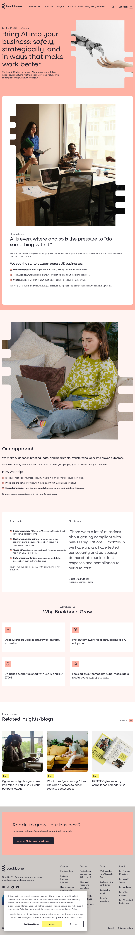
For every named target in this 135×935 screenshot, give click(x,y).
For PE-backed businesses (126, 901)
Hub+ (80, 7)
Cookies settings (31, 924)
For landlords (125, 887)
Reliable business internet (64, 879)
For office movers (123, 893)
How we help (35, 7)
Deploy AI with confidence (106, 883)
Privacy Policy (71, 909)
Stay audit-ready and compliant (85, 885)
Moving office (66, 871)
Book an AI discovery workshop (33, 840)
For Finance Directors (124, 872)
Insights (60, 7)
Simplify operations (104, 899)
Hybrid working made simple (67, 888)
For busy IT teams (124, 880)
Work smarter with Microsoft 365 (106, 874)
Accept (52, 924)
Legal (111, 928)
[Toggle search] (113, 7)
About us (49, 7)
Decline (73, 924)
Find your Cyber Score (95, 7)
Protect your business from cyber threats (86, 874)
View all (124, 720)
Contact (72, 7)
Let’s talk (123, 6)
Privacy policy (125, 928)
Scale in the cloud (105, 891)
